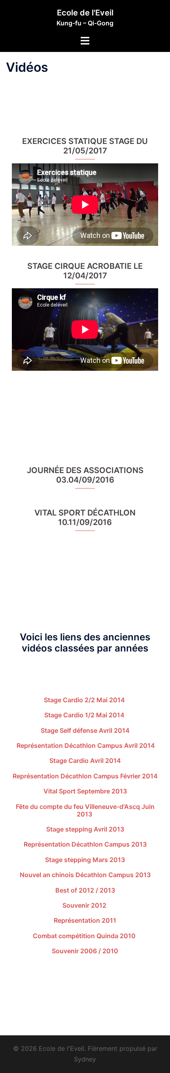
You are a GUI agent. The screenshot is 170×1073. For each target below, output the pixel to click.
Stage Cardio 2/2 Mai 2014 (85, 700)
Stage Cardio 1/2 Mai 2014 (85, 715)
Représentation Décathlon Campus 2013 (85, 844)
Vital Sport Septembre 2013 (85, 791)
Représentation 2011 (85, 920)
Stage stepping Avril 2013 (85, 829)
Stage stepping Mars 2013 (85, 860)
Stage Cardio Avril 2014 (85, 761)
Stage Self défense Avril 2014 (85, 730)
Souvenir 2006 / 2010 (85, 951)
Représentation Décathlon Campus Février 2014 (85, 776)
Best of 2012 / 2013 (85, 890)
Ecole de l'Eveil (85, 12)
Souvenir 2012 (85, 905)
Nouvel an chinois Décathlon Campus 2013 (85, 875)
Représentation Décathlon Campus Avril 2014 (85, 745)
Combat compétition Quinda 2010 (85, 936)
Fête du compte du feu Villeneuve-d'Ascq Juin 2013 (85, 810)
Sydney (85, 1059)
